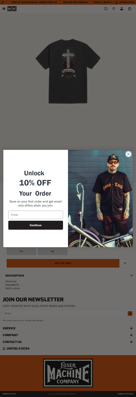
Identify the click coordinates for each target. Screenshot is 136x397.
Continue (36, 225)
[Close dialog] (128, 154)
